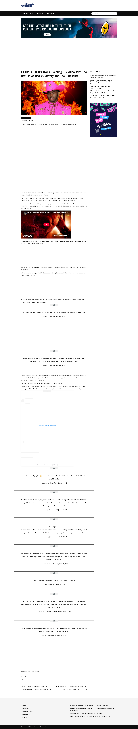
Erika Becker (27, 679)
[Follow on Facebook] (69, 37)
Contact (25, 717)
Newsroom (40, 13)
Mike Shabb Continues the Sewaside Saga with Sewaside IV (90, 716)
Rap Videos (50, 13)
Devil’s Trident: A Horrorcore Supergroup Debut (86, 713)
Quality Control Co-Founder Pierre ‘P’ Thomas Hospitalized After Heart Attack (102, 82)
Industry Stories (28, 13)
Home (24, 705)
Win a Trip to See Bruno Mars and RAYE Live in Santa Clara (89, 705)
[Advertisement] (69, 52)
